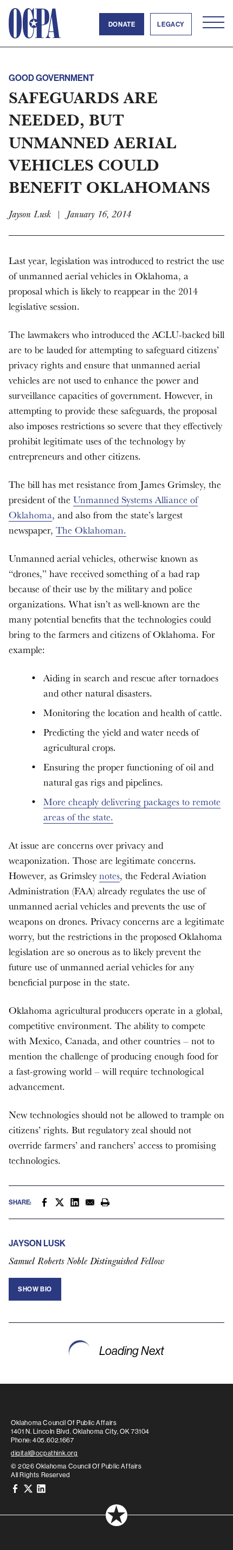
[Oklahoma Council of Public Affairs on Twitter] (28, 1488)
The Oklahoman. (91, 530)
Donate (121, 24)
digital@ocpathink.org (44, 1453)
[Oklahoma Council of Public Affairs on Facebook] (15, 1488)
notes (109, 875)
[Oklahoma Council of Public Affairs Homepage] (35, 23)
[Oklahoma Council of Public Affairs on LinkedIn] (41, 1488)
